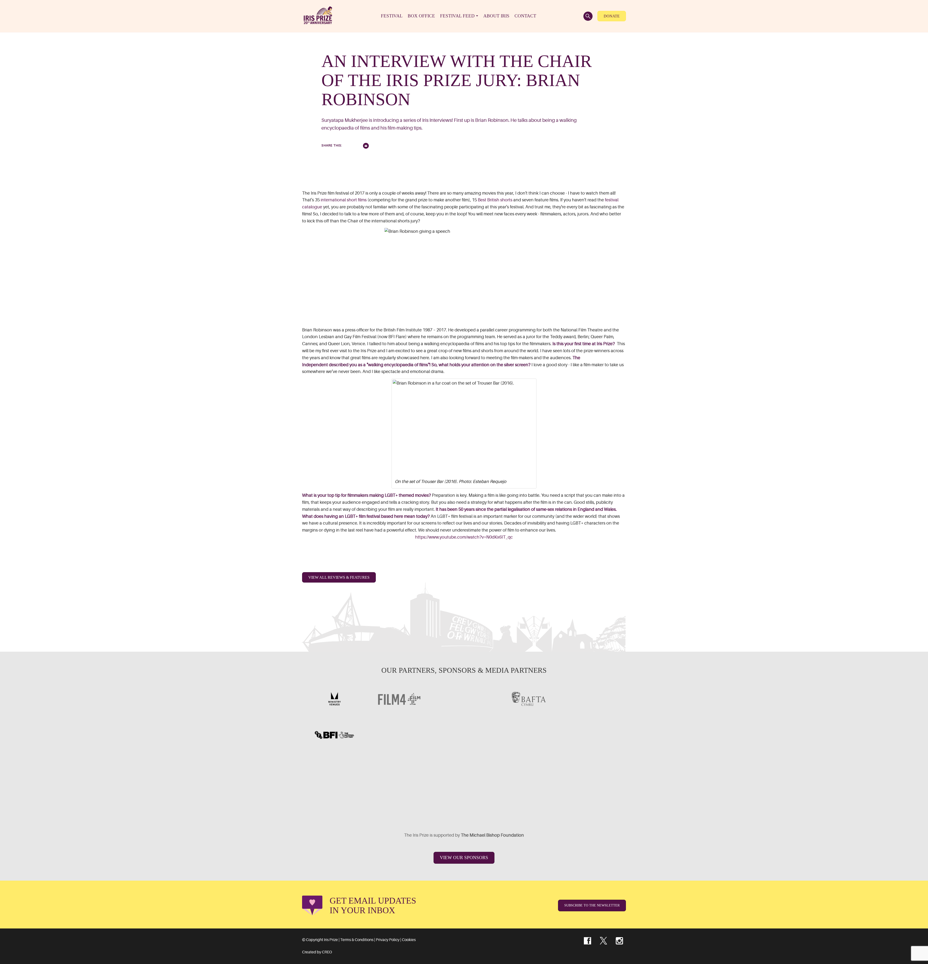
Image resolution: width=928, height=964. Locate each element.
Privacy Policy (387, 940)
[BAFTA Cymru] (528, 699)
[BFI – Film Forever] (334, 735)
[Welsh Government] (593, 699)
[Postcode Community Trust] (561, 807)
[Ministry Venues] (334, 699)
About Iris (496, 15)
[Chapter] (367, 807)
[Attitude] (399, 771)
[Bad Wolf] (593, 771)
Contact (525, 15)
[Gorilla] (528, 735)
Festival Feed (457, 15)
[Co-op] (464, 771)
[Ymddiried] (496, 807)
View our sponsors (464, 857)
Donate (612, 16)
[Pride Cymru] (593, 735)
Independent (315, 364)
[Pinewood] (464, 735)
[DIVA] (334, 771)
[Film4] (399, 699)
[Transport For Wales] (431, 807)
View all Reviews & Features (339, 577)
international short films (344, 199)
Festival (392, 15)
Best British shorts (495, 199)
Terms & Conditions (356, 940)
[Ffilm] (399, 735)
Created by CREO (317, 952)
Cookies (409, 940)
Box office (421, 15)
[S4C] (464, 699)
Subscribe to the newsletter (592, 905)
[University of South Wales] (528, 771)
